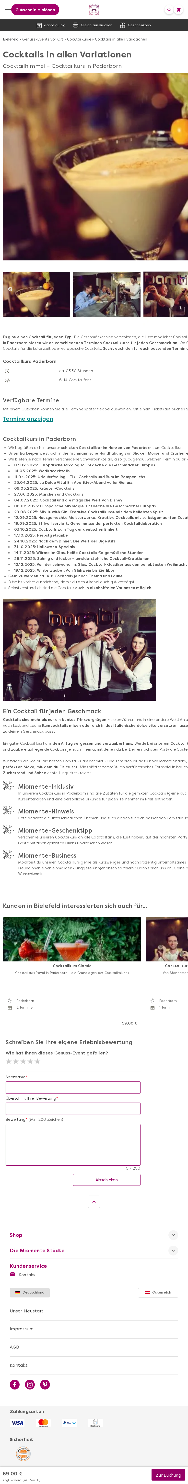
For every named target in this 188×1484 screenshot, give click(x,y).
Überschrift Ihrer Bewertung (31, 1098)
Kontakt (26, 1274)
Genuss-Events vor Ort (42, 39)
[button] (7, 966)
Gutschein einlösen (35, 10)
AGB (14, 1347)
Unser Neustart (27, 1311)
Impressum (22, 1329)
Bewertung (15, 1119)
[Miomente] (94, 9)
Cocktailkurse (79, 39)
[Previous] (10, 289)
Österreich (161, 1292)
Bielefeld (11, 39)
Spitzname (15, 1077)
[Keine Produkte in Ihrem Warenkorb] (178, 9)
